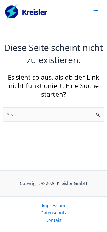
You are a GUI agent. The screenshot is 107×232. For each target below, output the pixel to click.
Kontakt (54, 220)
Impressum (53, 206)
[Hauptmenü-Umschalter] (96, 12)
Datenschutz (53, 213)
